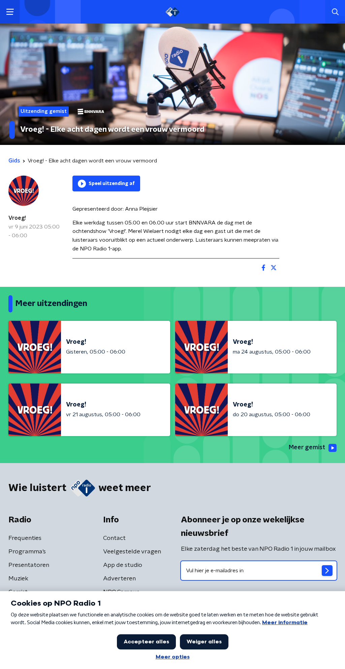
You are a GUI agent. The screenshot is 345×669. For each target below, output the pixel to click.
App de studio (122, 565)
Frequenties (24, 538)
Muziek (18, 579)
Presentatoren (28, 565)
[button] (10, 12)
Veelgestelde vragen (132, 552)
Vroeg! (17, 218)
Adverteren (119, 579)
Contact (114, 538)
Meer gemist (307, 448)
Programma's (27, 552)
